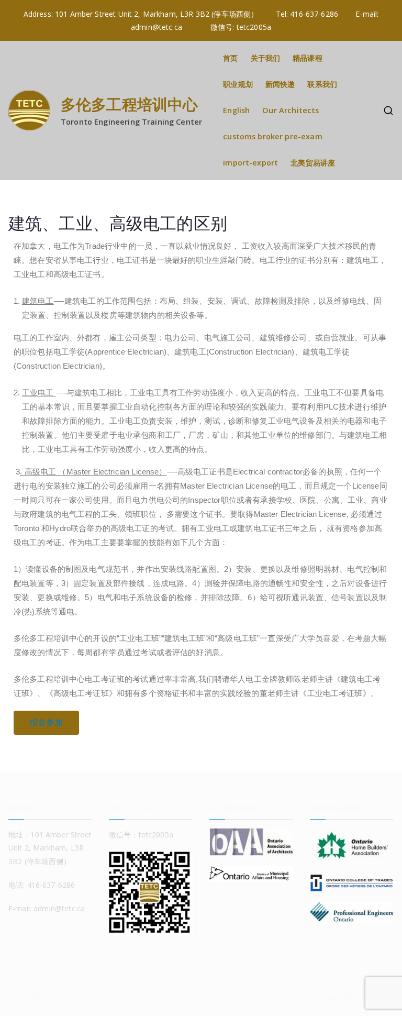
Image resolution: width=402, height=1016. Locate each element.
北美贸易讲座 (313, 163)
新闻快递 (280, 84)
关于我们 (266, 58)
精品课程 (307, 58)
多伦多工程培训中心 (129, 104)
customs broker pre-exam (272, 136)
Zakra (331, 997)
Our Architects (290, 110)
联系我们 (322, 84)
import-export (250, 163)
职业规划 (238, 84)
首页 (230, 58)
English (236, 110)
